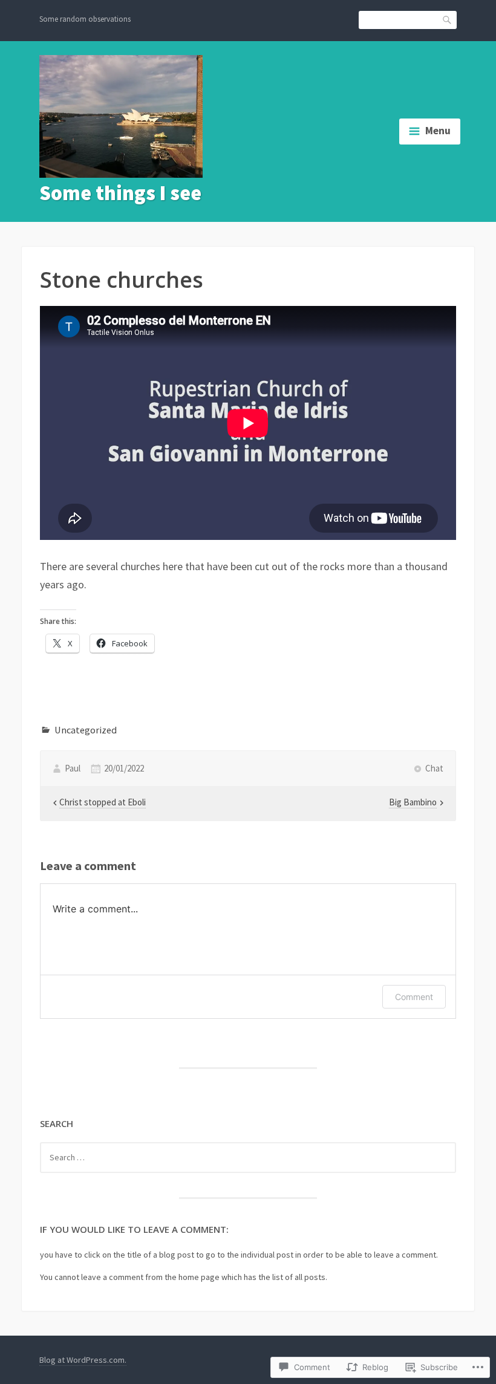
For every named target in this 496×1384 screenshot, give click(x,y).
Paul (72, 768)
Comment (414, 997)
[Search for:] (248, 1157)
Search (448, 19)
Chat (434, 768)
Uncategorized (85, 730)
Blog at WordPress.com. (82, 1359)
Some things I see (120, 193)
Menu (438, 130)
